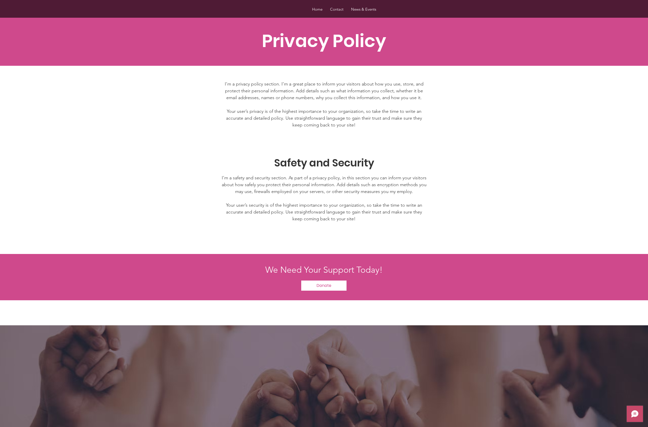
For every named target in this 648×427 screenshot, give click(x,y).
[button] (324, 286)
